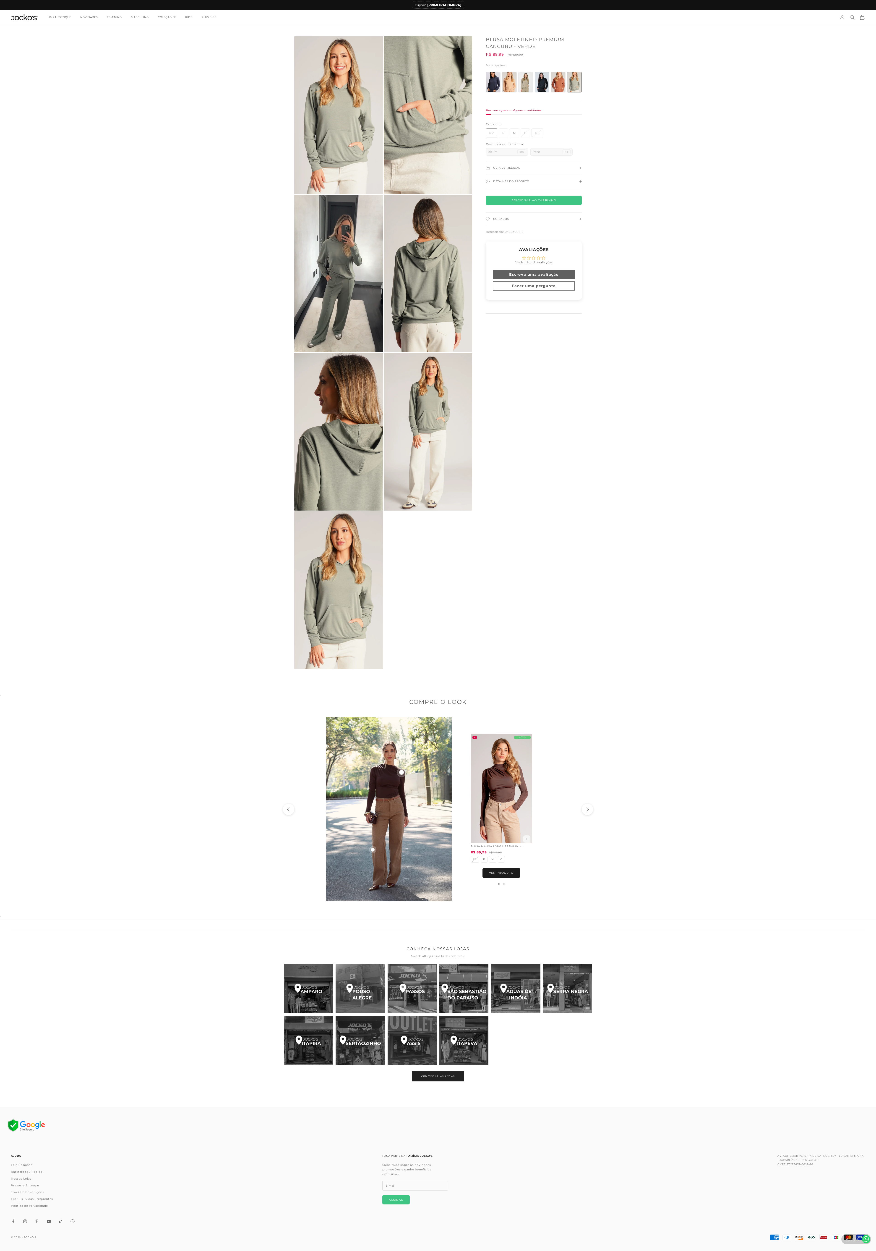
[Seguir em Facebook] (13, 1221)
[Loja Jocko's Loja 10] (463, 1040)
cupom (438, 5)
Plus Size (208, 17)
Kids (188, 17)
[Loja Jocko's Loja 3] (412, 988)
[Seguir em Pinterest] (37, 1221)
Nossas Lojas (21, 1178)
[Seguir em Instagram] (25, 1221)
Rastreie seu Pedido (27, 1171)
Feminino (114, 17)
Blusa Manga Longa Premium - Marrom (496, 847)
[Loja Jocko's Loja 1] (308, 988)
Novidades (89, 17)
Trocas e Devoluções (27, 1192)
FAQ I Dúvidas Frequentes (32, 1199)
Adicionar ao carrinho (533, 200)
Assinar (396, 1199)
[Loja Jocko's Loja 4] (463, 988)
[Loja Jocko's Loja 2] (360, 988)
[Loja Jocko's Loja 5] (515, 988)
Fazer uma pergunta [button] (533, 285)
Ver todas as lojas (438, 1076)
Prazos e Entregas (25, 1185)
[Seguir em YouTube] (49, 1221)
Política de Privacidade (29, 1205)
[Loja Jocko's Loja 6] (567, 988)
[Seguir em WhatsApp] (72, 1221)
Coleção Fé (167, 17)
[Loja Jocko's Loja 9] (412, 1040)
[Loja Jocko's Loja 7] (308, 1040)
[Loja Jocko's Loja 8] (360, 1040)
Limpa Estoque (59, 17)
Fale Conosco (22, 1165)
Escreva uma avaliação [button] (533, 274)
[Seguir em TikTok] (60, 1221)
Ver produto (501, 872)
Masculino (140, 17)
